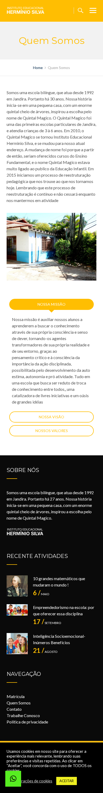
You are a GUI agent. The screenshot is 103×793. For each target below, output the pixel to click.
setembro (47, 623)
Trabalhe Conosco (23, 715)
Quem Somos (19, 702)
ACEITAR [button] (66, 781)
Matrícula (16, 696)
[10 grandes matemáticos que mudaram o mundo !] (17, 586)
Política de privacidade (27, 721)
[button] (13, 779)
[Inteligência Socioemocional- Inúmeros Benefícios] (17, 643)
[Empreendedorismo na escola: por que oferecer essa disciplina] (17, 614)
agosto (45, 652)
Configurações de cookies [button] (30, 781)
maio (41, 594)
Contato (14, 709)
